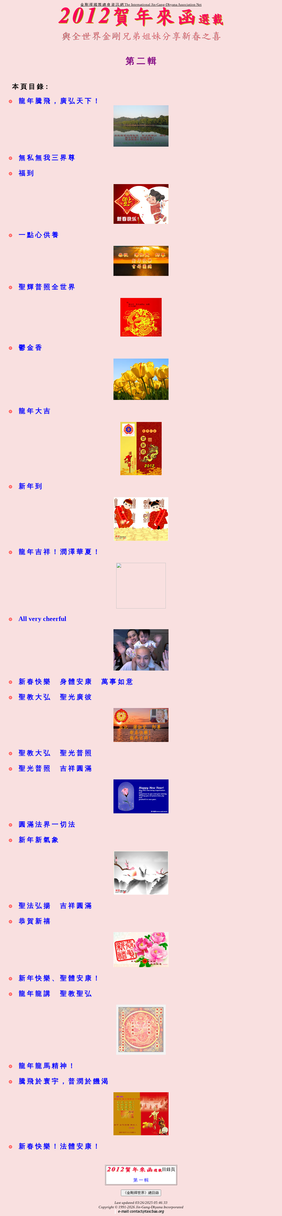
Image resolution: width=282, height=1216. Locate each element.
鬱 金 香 (30, 347)
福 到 (26, 173)
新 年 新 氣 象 (38, 839)
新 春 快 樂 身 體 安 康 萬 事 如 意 (76, 681)
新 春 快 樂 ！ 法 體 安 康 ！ (59, 1146)
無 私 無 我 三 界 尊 (47, 157)
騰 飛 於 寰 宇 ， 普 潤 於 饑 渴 (63, 1081)
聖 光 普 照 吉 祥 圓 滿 (55, 768)
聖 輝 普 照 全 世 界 (47, 286)
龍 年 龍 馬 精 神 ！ (47, 1065)
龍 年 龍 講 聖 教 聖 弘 (55, 993)
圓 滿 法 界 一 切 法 (47, 824)
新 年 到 (30, 486)
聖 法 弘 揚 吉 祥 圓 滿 (55, 905)
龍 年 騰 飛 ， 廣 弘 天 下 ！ (59, 100)
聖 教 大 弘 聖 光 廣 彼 (55, 697)
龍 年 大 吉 (34, 411)
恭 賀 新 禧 (34, 921)
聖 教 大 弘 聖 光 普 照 (55, 753)
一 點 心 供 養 (38, 234)
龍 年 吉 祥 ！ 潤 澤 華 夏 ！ (59, 551)
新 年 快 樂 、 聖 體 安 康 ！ (59, 978)
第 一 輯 (141, 1180)
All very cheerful (42, 618)
